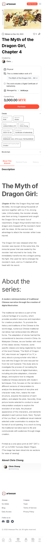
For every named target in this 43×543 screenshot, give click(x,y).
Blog (3, 508)
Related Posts (21, 162)
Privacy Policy (28, 512)
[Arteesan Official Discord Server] (3, 521)
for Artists (5, 504)
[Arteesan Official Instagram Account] (7, 521)
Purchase (21, 107)
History (36, 162)
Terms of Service (29, 508)
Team (25, 504)
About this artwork (7, 162)
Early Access (32, 4)
